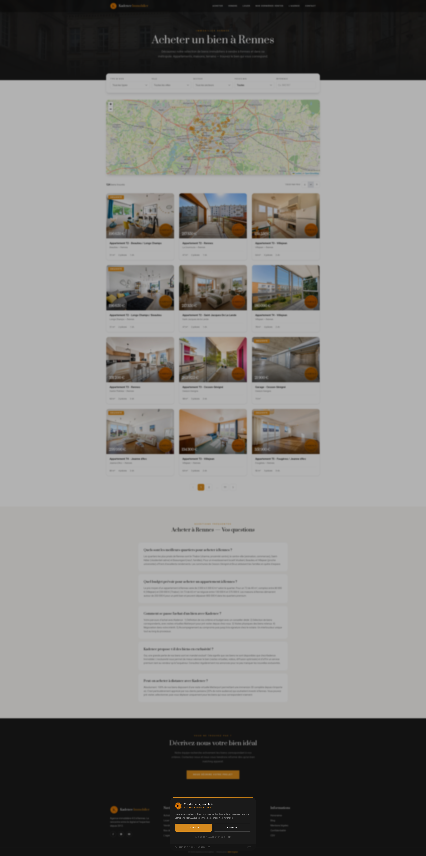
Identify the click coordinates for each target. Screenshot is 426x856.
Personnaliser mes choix (215, 837)
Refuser (232, 827)
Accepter (193, 827)
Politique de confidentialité (192, 847)
